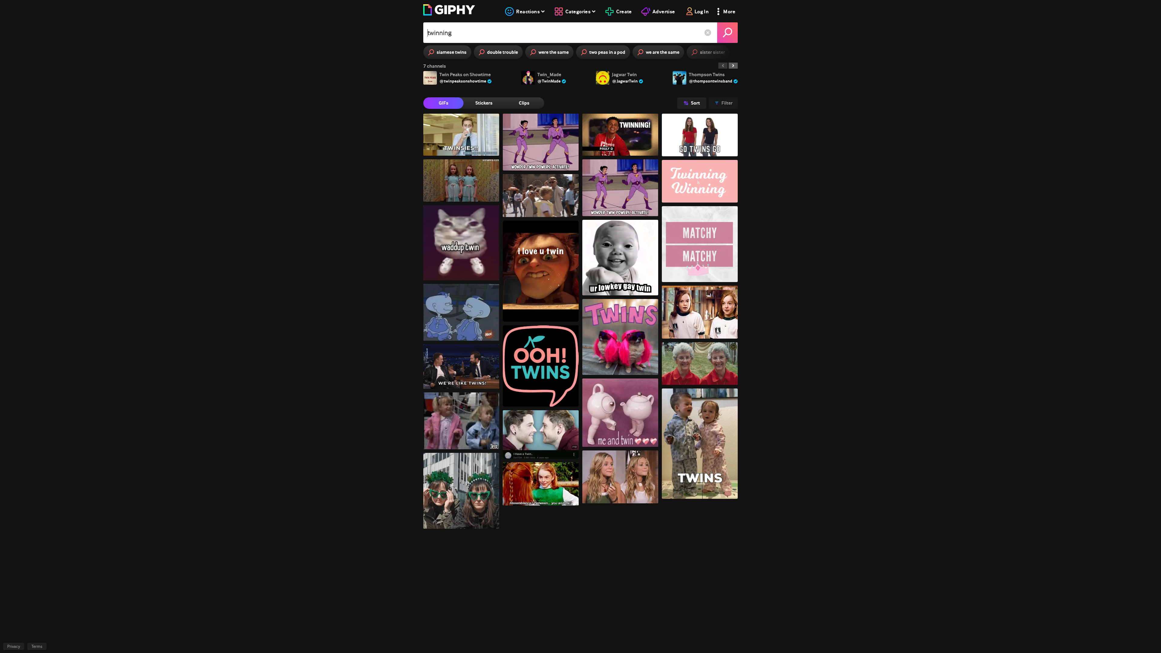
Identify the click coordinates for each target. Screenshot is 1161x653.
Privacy (13, 646)
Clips (524, 103)
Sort (695, 103)
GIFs (443, 103)
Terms (36, 646)
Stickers (484, 103)
